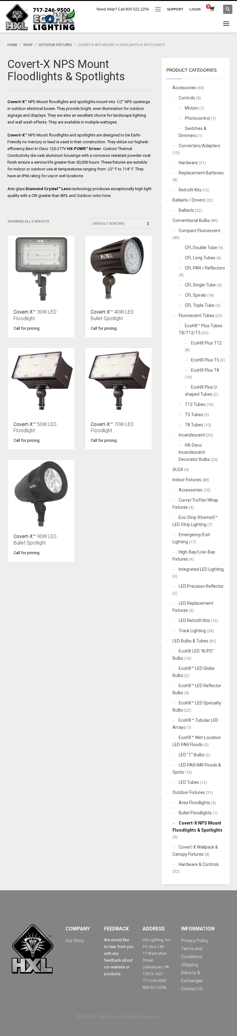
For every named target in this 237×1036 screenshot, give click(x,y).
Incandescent (192, 434)
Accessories (184, 87)
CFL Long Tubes (200, 257)
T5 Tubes (194, 414)
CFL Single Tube (200, 284)
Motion (191, 108)
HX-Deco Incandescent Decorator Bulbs (194, 452)
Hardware (188, 162)
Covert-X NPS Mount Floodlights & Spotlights (197, 827)
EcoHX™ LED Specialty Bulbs (197, 706)
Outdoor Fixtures (189, 792)
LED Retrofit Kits (194, 620)
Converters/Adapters (199, 145)
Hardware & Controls (199, 864)
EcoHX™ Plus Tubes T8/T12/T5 (200, 329)
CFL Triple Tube (199, 305)
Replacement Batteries (201, 172)
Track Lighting (192, 630)
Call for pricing (27, 328)
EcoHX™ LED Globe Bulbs (193, 672)
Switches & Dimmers (192, 132)
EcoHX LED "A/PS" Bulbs (193, 655)
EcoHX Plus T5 (205, 359)
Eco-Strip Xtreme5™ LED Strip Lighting (195, 521)
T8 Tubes (194, 424)
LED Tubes (189, 782)
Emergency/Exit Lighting (191, 538)
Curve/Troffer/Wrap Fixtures (195, 504)
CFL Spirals (195, 295)
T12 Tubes (195, 404)
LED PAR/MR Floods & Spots (197, 768)
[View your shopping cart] (212, 9)
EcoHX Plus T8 (205, 370)
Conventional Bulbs (191, 220)
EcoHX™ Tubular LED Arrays (195, 724)
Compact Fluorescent (199, 230)
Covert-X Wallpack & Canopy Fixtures (195, 851)
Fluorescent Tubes (196, 315)
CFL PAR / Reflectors (205, 267)
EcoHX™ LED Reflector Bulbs (197, 689)
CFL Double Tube (201, 247)
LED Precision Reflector (201, 586)
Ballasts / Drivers (189, 200)
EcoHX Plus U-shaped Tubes (201, 391)
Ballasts (186, 210)
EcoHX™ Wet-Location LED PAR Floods (197, 741)
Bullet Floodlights (195, 812)
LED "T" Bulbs (192, 754)
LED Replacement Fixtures (193, 607)
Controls (187, 97)
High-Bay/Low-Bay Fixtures (194, 555)
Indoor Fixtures (187, 479)
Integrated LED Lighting (201, 569)
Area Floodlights (194, 802)
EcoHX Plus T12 (206, 342)
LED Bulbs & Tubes (190, 640)
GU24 (178, 469)
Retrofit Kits (190, 189)
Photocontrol (197, 118)
